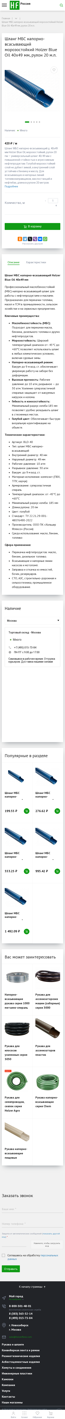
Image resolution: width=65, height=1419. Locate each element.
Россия (25, 3)
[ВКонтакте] (40, 239)
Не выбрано (15, 1299)
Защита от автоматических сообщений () (31, 1235)
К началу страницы (31, 1286)
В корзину (35, 226)
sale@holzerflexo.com (20, 1336)
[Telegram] (25, 239)
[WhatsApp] (45, 239)
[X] (30, 239)
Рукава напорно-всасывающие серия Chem (46, 1102)
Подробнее (11, 186)
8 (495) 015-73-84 (20, 1318)
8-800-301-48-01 (20, 1306)
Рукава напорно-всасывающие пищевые (16, 1153)
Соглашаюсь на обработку (32, 1257)
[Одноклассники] (20, 239)
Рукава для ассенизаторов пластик (45, 1050)
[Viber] (35, 239)
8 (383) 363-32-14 (20, 1313)
